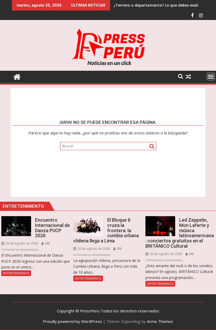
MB (47, 243)
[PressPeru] (17, 76)
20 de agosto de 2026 (21, 243)
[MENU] (211, 76)
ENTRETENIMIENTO (16, 273)
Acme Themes (160, 321)
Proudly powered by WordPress (72, 321)
